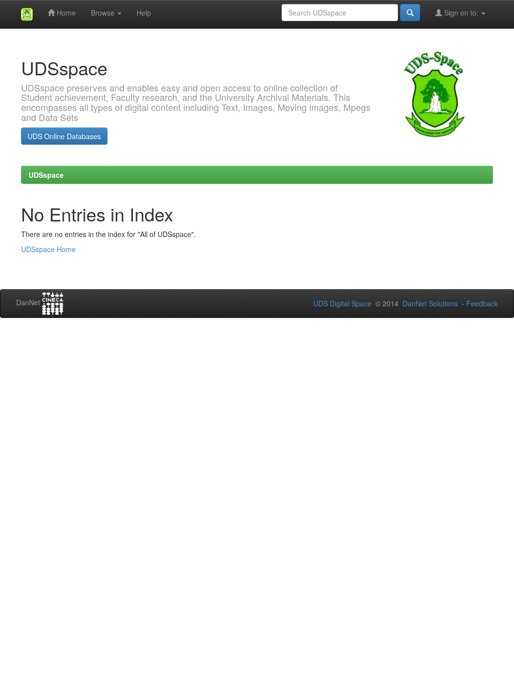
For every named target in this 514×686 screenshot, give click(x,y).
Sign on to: (461, 13)
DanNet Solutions (430, 303)
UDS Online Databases (64, 136)
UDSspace (46, 175)
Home (65, 13)
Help (144, 13)
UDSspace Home (48, 249)
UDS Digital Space (343, 303)
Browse (103, 13)
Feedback (482, 303)
